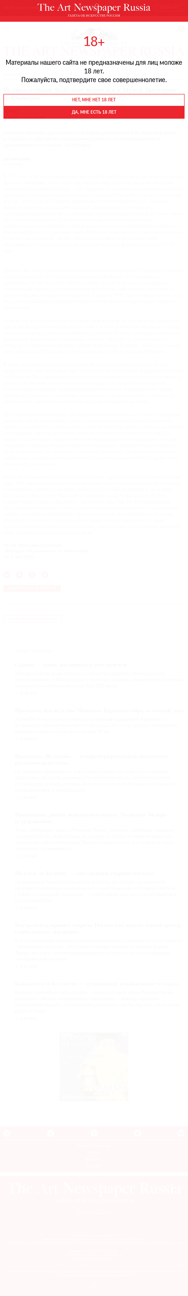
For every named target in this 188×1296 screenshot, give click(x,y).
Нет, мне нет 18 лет (94, 100)
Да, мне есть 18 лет (94, 112)
